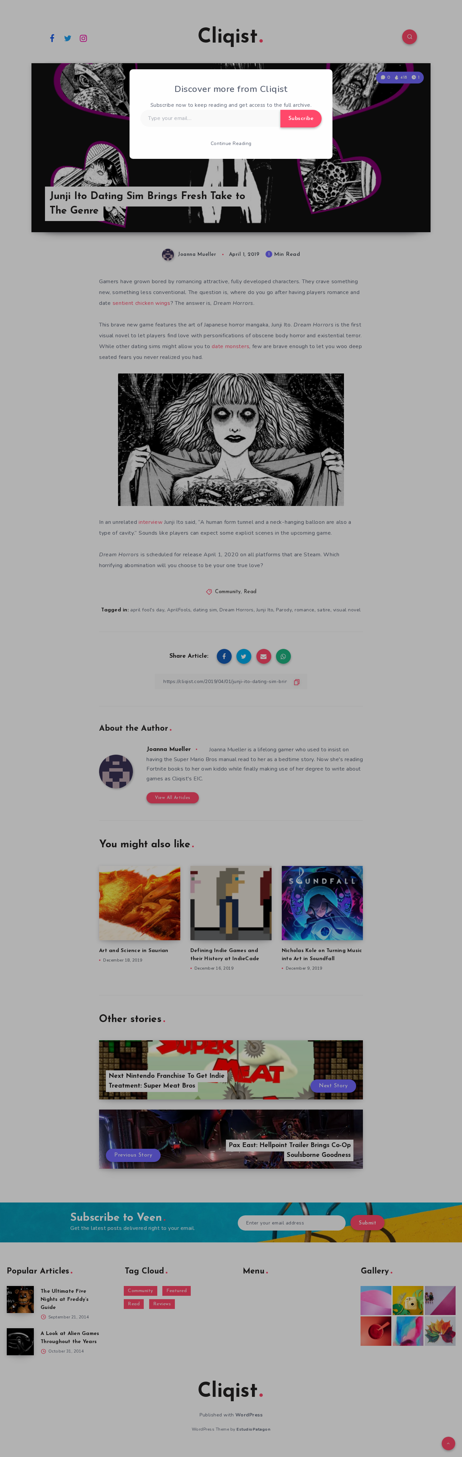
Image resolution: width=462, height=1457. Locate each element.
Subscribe (301, 118)
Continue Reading (231, 143)
